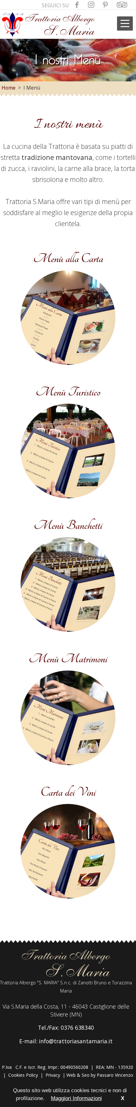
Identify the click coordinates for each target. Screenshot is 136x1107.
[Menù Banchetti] (68, 631)
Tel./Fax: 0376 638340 (66, 1027)
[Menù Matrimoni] (68, 765)
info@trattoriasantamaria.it (76, 1041)
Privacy (53, 1075)
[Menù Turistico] (68, 498)
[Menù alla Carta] (68, 364)
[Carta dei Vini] (68, 898)
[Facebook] (77, 5)
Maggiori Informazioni (76, 1098)
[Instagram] (91, 5)
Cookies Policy (23, 1075)
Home (8, 87)
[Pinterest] (105, 5)
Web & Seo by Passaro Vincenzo (99, 1075)
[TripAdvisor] (122, 5)
